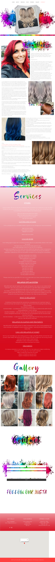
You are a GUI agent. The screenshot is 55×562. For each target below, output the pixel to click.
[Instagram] (11, 527)
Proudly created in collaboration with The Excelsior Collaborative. (32, 559)
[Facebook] (9, 527)
